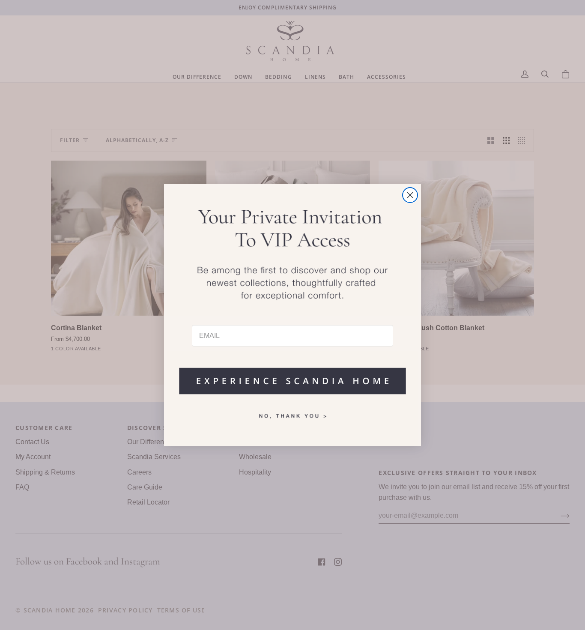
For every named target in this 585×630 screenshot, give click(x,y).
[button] (292, 377)
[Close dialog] (410, 195)
